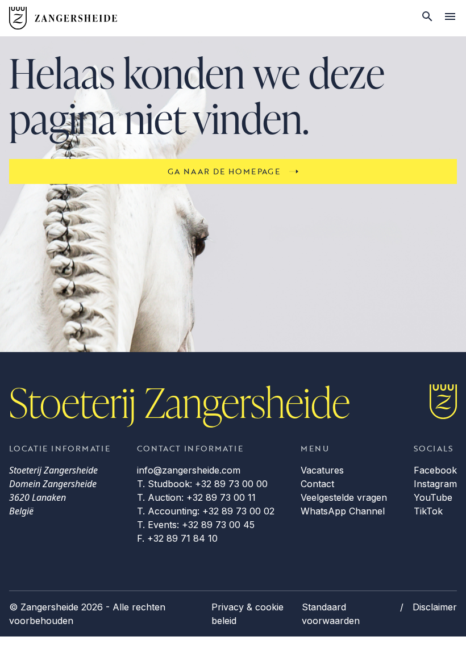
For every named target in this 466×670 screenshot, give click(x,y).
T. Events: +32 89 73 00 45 (196, 524)
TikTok (428, 511)
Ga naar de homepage (224, 171)
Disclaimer (435, 607)
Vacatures (322, 470)
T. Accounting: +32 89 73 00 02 (205, 511)
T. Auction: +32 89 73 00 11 (196, 497)
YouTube (433, 497)
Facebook (435, 470)
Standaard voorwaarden (331, 613)
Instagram (435, 483)
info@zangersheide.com (188, 470)
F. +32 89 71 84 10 (177, 538)
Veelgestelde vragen (344, 497)
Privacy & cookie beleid (247, 613)
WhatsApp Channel (343, 511)
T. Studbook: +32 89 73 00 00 (202, 483)
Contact (317, 483)
